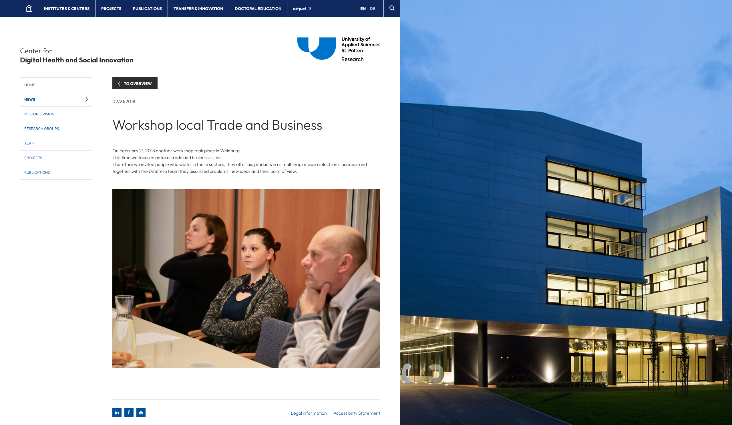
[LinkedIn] (117, 412)
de (372, 8)
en (363, 8)
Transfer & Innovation (198, 8)
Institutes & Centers (66, 8)
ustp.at (300, 8)
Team (29, 143)
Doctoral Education (258, 8)
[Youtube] (141, 412)
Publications (147, 8)
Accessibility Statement (356, 413)
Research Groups (41, 128)
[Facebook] (129, 412)
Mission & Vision (39, 114)
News (29, 99)
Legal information (309, 413)
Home (29, 84)
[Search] (391, 8)
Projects (111, 8)
